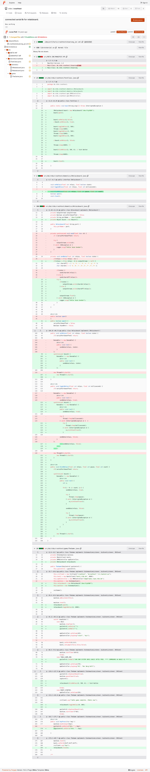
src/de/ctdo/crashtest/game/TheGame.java (62, 548)
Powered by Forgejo (9, 770)
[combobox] (133, 37)
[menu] (144, 37)
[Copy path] (82, 41)
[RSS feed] (103, 8)
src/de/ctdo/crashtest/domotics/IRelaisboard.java (65, 176)
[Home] (4, 3)
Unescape (132, 42)
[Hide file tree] (5, 37)
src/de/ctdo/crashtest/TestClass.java (60, 78)
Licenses (140, 770)
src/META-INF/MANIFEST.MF (54, 57)
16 (118, 8)
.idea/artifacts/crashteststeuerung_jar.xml (62, 42)
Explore (12, 3)
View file (141, 42)
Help (19, 3)
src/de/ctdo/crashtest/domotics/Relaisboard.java (66, 206)
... (6, 26)
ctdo (10, 8)
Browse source (137, 20)
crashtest (18, 8)
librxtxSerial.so (47, 47)
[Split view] (138, 37)
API (146, 770)
